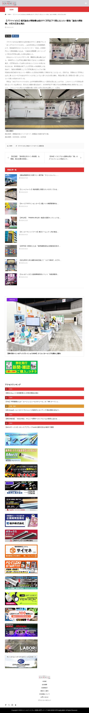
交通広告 (41, 146)
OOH (11, 10)
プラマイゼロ (22, 146)
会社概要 (44, 684)
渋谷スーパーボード (32, 146)
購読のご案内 (44, 691)
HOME (44, 681)
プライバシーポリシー (44, 700)
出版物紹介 (44, 688)
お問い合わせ (44, 697)
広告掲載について (44, 694)
